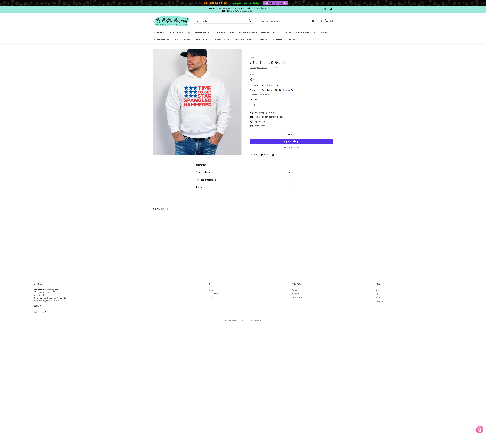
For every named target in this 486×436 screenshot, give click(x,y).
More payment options (292, 147)
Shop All (211, 297)
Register (378, 297)
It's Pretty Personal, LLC (258, 67)
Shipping (253, 95)
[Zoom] (197, 102)
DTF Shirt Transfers (161, 39)
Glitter (288, 32)
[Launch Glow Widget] (479, 429)
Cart (377, 290)
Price (252, 74)
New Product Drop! (225, 32)
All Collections (213, 293)
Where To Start (176, 32)
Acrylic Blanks (302, 32)
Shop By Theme (202, 39)
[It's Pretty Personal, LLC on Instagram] (35, 311)
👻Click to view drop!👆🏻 (276, 3)
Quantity (253, 99)
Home (252, 57)
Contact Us (263, 39)
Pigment (187, 39)
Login (377, 293)
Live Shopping (159, 32)
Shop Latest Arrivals (247, 32)
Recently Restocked (270, 32)
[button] (291, 85)
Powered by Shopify (255, 320)
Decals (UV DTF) (320, 32)
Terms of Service (297, 297)
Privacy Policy (296, 293)
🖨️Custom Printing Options (200, 32)
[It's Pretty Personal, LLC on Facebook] (40, 311)
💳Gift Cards (279, 39)
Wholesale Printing (243, 39)
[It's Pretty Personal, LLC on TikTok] (44, 311)
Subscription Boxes (221, 39)
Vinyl (177, 39)
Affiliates (293, 39)
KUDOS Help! (380, 301)
